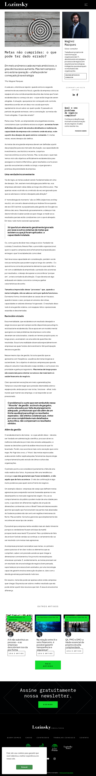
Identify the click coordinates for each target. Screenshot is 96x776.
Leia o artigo (16, 653)
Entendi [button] (24, 767)
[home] (16, 4)
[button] (87, 4)
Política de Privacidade (66, 772)
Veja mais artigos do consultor (72, 76)
